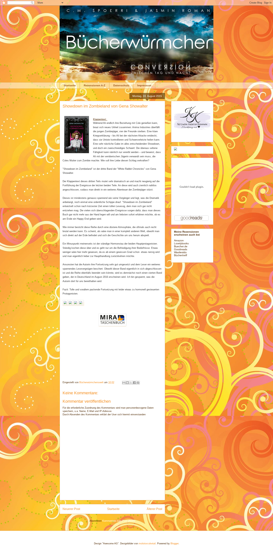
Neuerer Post (71, 509)
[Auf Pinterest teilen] (138, 382)
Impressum (144, 85)
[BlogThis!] (127, 382)
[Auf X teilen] (131, 382)
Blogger (174, 543)
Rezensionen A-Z (94, 85)
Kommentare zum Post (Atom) (118, 520)
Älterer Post (154, 509)
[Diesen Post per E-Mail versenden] (124, 382)
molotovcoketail (147, 543)
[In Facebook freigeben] (134, 382)
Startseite (70, 85)
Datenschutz (121, 85)
